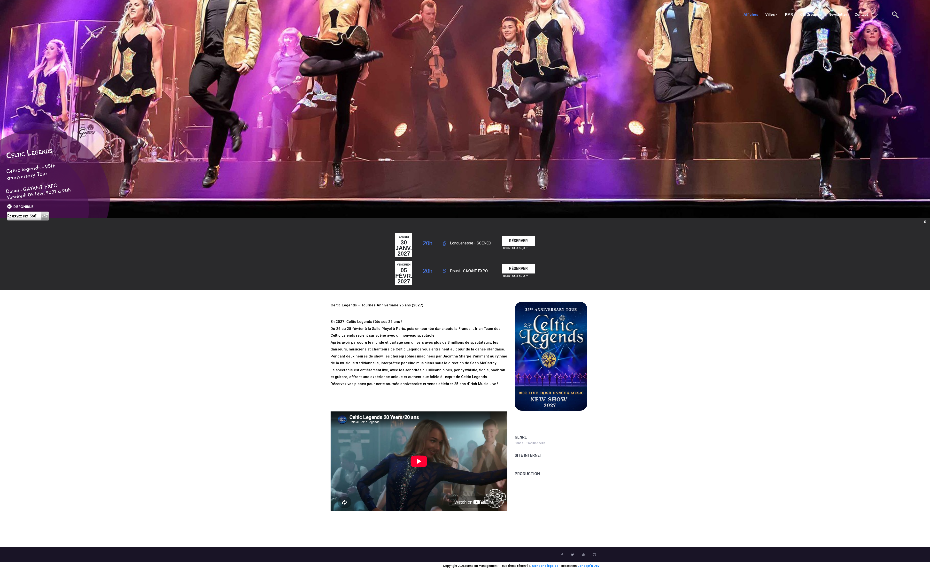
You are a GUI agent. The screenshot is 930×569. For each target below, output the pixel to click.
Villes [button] (770, 14)
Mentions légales (545, 566)
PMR (789, 14)
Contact (861, 14)
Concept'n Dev (588, 566)
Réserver (518, 240)
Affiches (751, 14)
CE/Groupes (810, 14)
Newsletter (838, 14)
